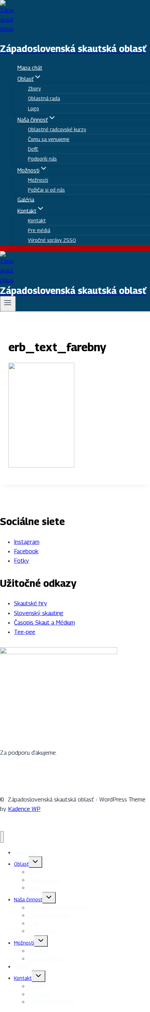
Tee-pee (24, 631)
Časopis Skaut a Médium (44, 622)
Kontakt (37, 220)
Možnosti (38, 180)
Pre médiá (39, 230)
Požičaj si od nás (46, 190)
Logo (33, 108)
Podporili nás (42, 159)
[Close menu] (2, 837)
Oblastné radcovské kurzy (57, 129)
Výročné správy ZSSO (52, 240)
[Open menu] (8, 303)
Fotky (21, 560)
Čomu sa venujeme (48, 139)
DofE (33, 149)
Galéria (25, 199)
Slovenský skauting (38, 613)
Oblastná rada (44, 98)
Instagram (26, 541)
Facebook (26, 551)
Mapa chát (29, 68)
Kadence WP (24, 808)
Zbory (34, 88)
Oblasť (21, 864)
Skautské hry (30, 603)
